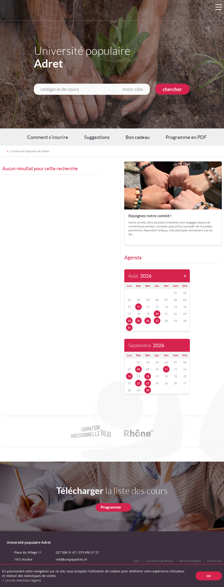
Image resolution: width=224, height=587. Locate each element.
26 (147, 321)
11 (138, 307)
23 (147, 383)
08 (138, 369)
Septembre (146, 345)
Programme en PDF (186, 137)
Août (140, 276)
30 (147, 390)
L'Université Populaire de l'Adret (29, 151)
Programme (111, 507)
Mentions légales (190, 560)
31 (129, 328)
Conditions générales (159, 560)
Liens (136, 560)
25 (138, 321)
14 (129, 376)
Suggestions (97, 137)
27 (157, 321)
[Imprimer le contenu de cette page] (196, 153)
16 (147, 376)
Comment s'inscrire (47, 137)
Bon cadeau (138, 137)
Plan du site (214, 560)
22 (138, 383)
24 (129, 321)
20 (157, 314)
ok (208, 576)
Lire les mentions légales (23, 580)
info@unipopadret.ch (71, 559)
